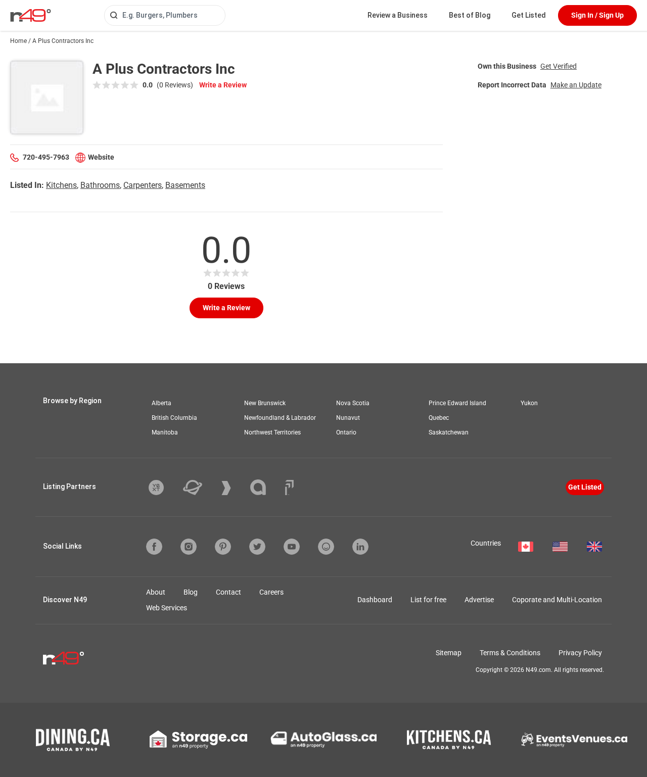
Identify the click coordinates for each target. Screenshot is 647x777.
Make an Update (576, 85)
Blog (190, 592)
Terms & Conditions (510, 653)
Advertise (479, 600)
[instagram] (188, 547)
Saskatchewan (449, 432)
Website (101, 157)
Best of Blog (469, 15)
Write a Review (223, 85)
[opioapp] (326, 547)
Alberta (161, 403)
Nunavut (348, 417)
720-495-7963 (46, 157)
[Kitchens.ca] (449, 739)
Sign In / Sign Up (597, 15)
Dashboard (374, 600)
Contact (228, 592)
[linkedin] (360, 547)
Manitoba (165, 432)
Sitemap (448, 653)
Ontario (346, 432)
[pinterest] (223, 547)
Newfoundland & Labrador (280, 417)
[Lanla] (265, 487)
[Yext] (164, 487)
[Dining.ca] (73, 739)
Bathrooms (100, 185)
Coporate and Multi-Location (557, 600)
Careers (271, 592)
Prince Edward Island (457, 403)
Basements (185, 185)
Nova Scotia (352, 403)
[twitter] (257, 547)
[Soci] (289, 487)
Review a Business (397, 15)
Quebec (439, 417)
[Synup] (233, 488)
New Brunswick (265, 403)
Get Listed (529, 15)
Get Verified (558, 66)
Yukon (529, 403)
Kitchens (61, 185)
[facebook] (154, 547)
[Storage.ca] (198, 739)
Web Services (166, 608)
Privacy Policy (580, 653)
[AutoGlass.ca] (323, 740)
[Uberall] (200, 487)
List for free (428, 600)
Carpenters (142, 185)
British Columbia (174, 417)
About (155, 592)
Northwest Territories (272, 432)
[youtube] (292, 547)
